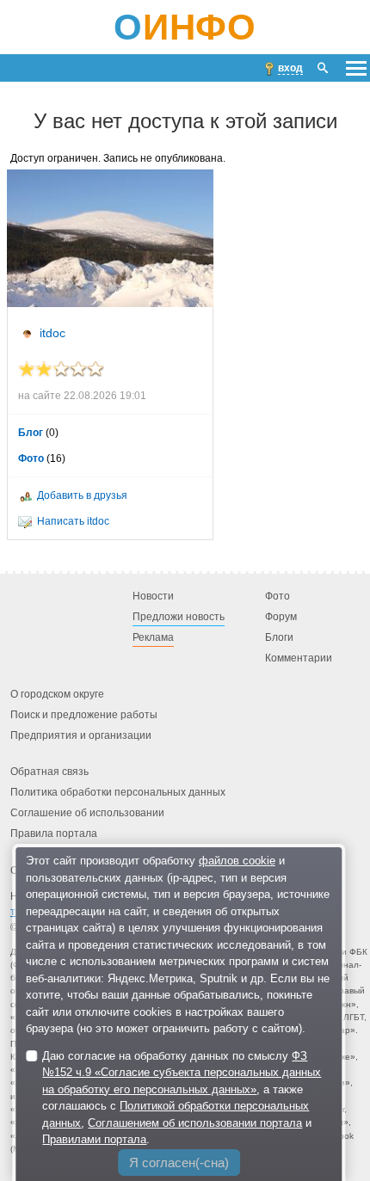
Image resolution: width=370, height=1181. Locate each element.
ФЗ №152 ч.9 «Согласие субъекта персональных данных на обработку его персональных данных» (181, 1072)
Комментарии (298, 659)
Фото (31, 458)
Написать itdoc (73, 521)
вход (290, 68)
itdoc (52, 333)
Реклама (153, 638)
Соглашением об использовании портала (195, 1122)
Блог (30, 433)
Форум (281, 618)
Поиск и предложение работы (83, 716)
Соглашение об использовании (87, 814)
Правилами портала (94, 1139)
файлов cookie (237, 860)
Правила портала (53, 834)
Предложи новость (179, 618)
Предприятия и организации (80, 736)
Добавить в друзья (82, 495)
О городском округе (57, 695)
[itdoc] (110, 238)
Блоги (279, 638)
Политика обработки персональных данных (117, 793)
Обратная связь (49, 772)
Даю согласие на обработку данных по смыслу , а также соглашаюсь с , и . (181, 1098)
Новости (153, 597)
